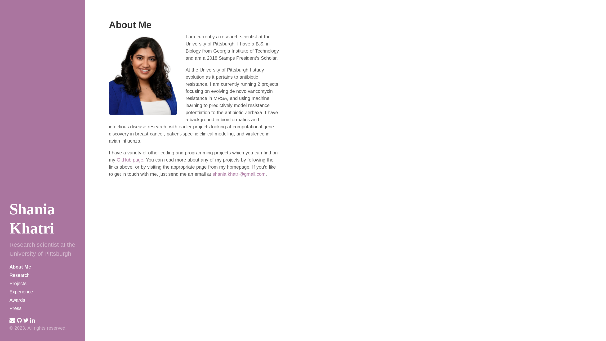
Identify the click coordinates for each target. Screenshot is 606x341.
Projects (18, 283)
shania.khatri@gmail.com (239, 174)
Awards (17, 300)
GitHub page (130, 159)
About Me (20, 266)
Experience (21, 291)
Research (19, 275)
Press (15, 308)
